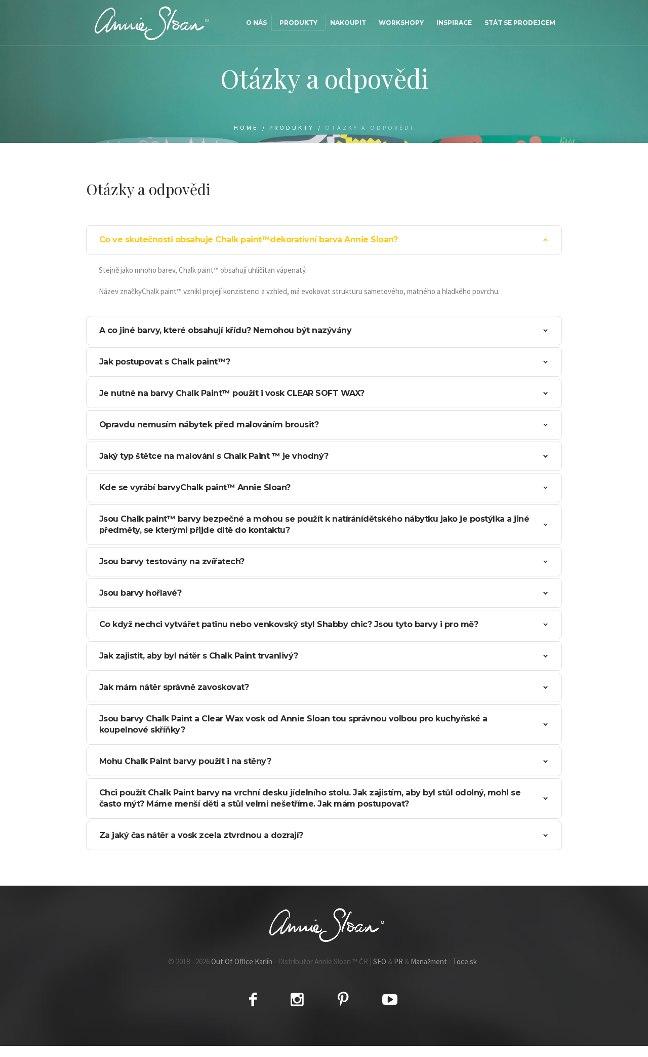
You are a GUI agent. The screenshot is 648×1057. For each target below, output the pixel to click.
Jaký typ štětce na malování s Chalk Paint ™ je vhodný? (214, 456)
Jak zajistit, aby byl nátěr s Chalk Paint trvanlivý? (198, 656)
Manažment (429, 961)
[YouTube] (389, 999)
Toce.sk (465, 961)
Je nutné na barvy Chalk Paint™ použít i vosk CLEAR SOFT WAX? (231, 393)
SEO (379, 961)
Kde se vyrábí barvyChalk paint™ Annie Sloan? (195, 487)
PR (398, 961)
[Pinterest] (343, 999)
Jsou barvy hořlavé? (140, 593)
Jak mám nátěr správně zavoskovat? (174, 687)
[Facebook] (253, 999)
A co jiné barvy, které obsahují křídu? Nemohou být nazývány (225, 330)
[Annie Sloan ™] (324, 924)
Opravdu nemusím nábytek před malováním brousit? (209, 424)
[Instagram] (297, 999)
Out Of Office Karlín (241, 961)
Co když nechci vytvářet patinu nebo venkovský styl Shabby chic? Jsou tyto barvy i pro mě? (288, 624)
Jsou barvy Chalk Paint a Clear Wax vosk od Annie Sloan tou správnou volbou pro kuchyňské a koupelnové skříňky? (293, 724)
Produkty (291, 127)
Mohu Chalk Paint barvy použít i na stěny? (185, 761)
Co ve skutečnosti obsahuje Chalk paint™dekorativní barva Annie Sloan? (248, 239)
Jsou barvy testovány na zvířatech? (172, 561)
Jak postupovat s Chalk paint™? (164, 362)
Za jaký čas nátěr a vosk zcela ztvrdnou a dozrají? (201, 835)
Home (246, 127)
